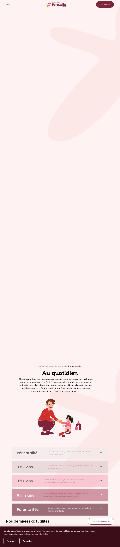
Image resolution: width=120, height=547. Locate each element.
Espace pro (105, 4)
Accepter (27, 541)
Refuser (11, 541)
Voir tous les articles (100, 521)
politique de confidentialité (36, 534)
